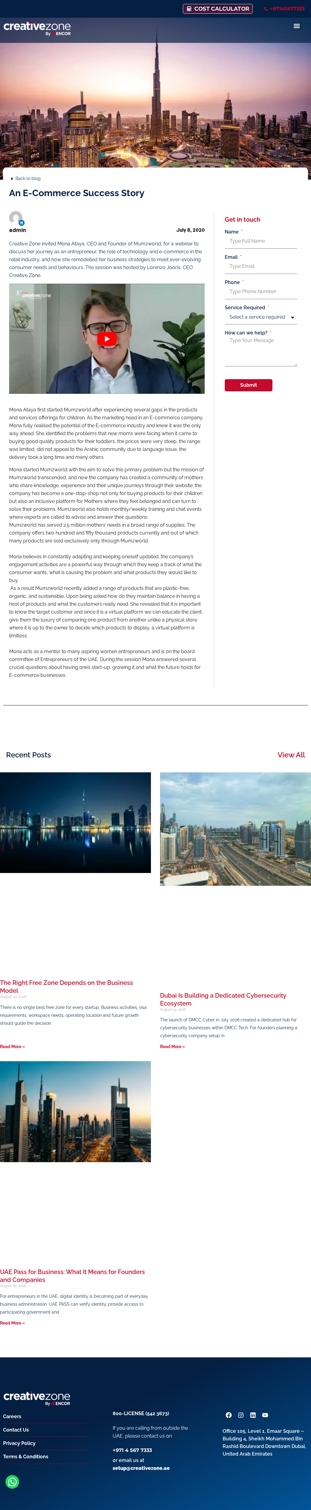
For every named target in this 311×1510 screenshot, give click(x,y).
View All (291, 754)
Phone (233, 282)
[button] (297, 26)
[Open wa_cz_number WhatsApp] (12, 1482)
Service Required (245, 307)
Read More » (12, 1046)
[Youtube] (265, 1415)
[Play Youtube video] (107, 339)
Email (232, 257)
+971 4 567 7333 (132, 1450)
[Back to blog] (11, 178)
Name (232, 232)
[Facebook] (229, 1415)
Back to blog (28, 178)
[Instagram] (241, 1415)
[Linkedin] (22, 223)
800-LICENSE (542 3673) (141, 1413)
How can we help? (247, 333)
